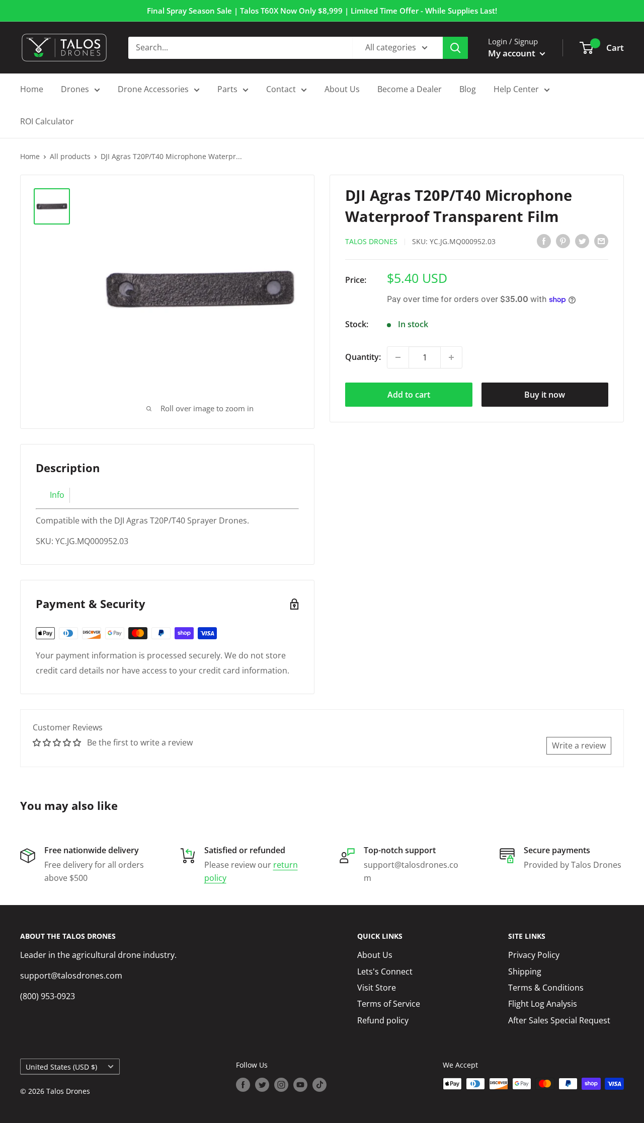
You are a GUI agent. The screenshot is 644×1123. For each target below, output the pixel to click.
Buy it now (544, 394)
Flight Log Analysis (542, 1003)
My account (512, 53)
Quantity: (363, 356)
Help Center (516, 89)
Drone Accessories (153, 89)
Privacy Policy (533, 954)
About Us (342, 89)
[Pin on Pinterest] (563, 240)
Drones (75, 89)
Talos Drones (371, 241)
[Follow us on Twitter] (262, 1085)
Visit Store (376, 987)
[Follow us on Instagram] (281, 1085)
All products (70, 156)
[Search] (455, 48)
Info (57, 494)
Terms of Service (388, 1003)
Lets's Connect (385, 971)
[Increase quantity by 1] (451, 357)
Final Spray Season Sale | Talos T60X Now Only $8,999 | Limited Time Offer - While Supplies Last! (322, 11)
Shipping (524, 971)
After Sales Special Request (559, 1020)
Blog (467, 89)
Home (31, 89)
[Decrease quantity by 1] (398, 357)
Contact (281, 89)
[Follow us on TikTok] (319, 1085)
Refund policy (383, 1020)
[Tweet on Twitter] (582, 240)
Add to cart (408, 394)
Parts (227, 89)
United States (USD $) (61, 1067)
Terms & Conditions (546, 987)
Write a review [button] (579, 745)
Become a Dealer (409, 89)
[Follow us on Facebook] (243, 1085)
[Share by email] (601, 240)
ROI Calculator (47, 121)
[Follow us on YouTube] (300, 1085)
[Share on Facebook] (544, 240)
